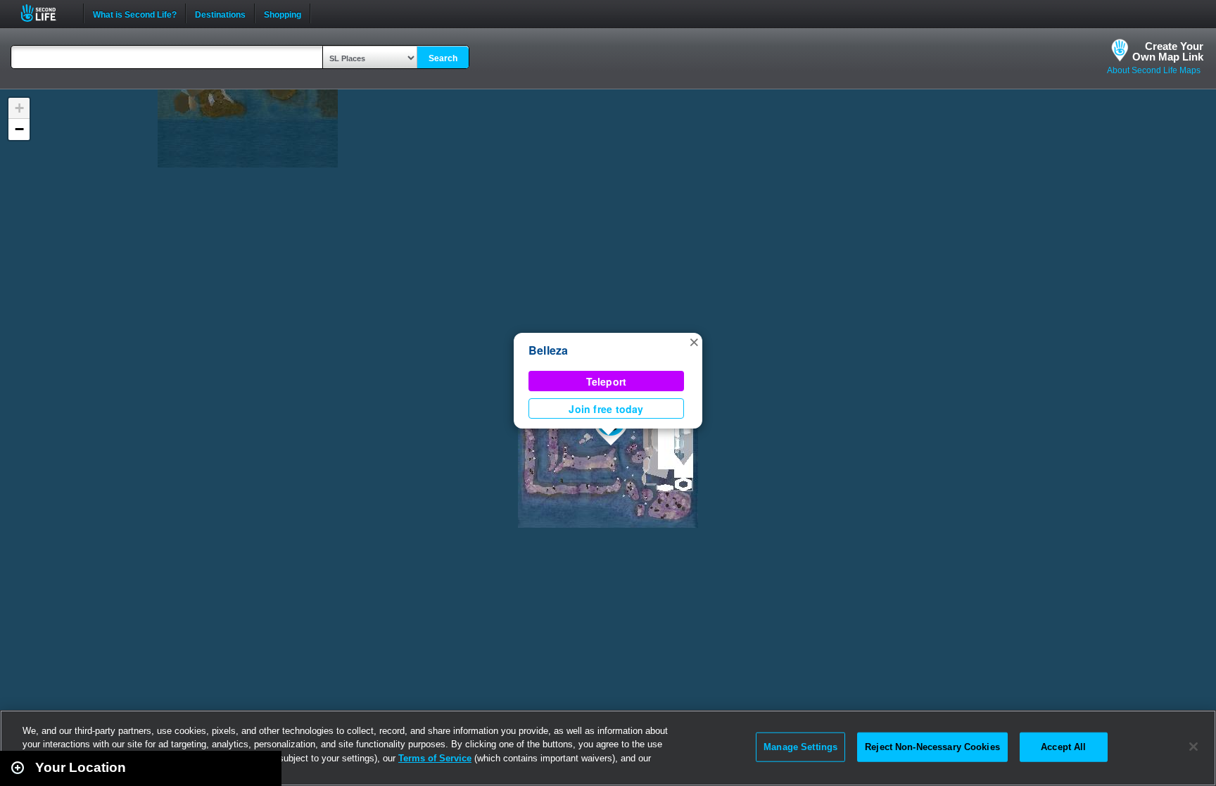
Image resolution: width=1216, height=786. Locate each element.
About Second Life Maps (1154, 70)
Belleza (548, 350)
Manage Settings (800, 747)
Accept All (1063, 747)
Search (443, 58)
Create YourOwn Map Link (1167, 51)
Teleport (606, 381)
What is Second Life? (135, 13)
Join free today (606, 409)
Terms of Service (434, 758)
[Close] (1193, 746)
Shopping (282, 13)
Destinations (220, 13)
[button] (693, 341)
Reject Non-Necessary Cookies (932, 747)
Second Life (46, 13)
